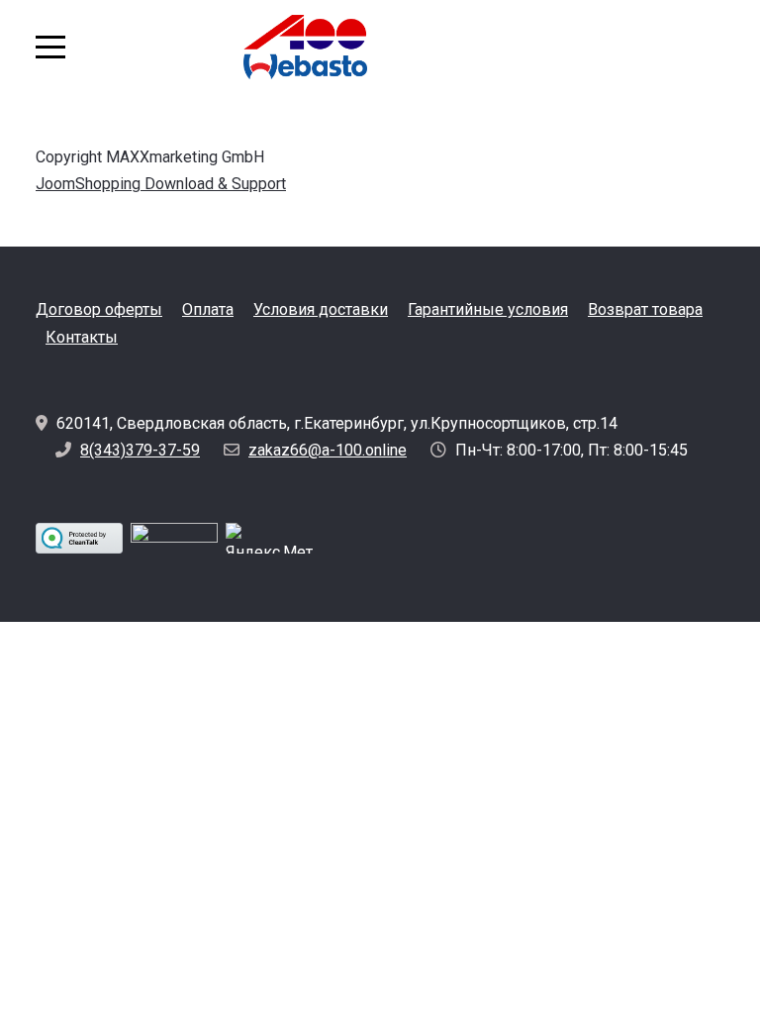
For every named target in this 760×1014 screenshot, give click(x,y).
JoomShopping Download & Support (161, 183)
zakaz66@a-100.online (327, 450)
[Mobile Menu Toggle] (50, 46)
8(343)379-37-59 (140, 450)
